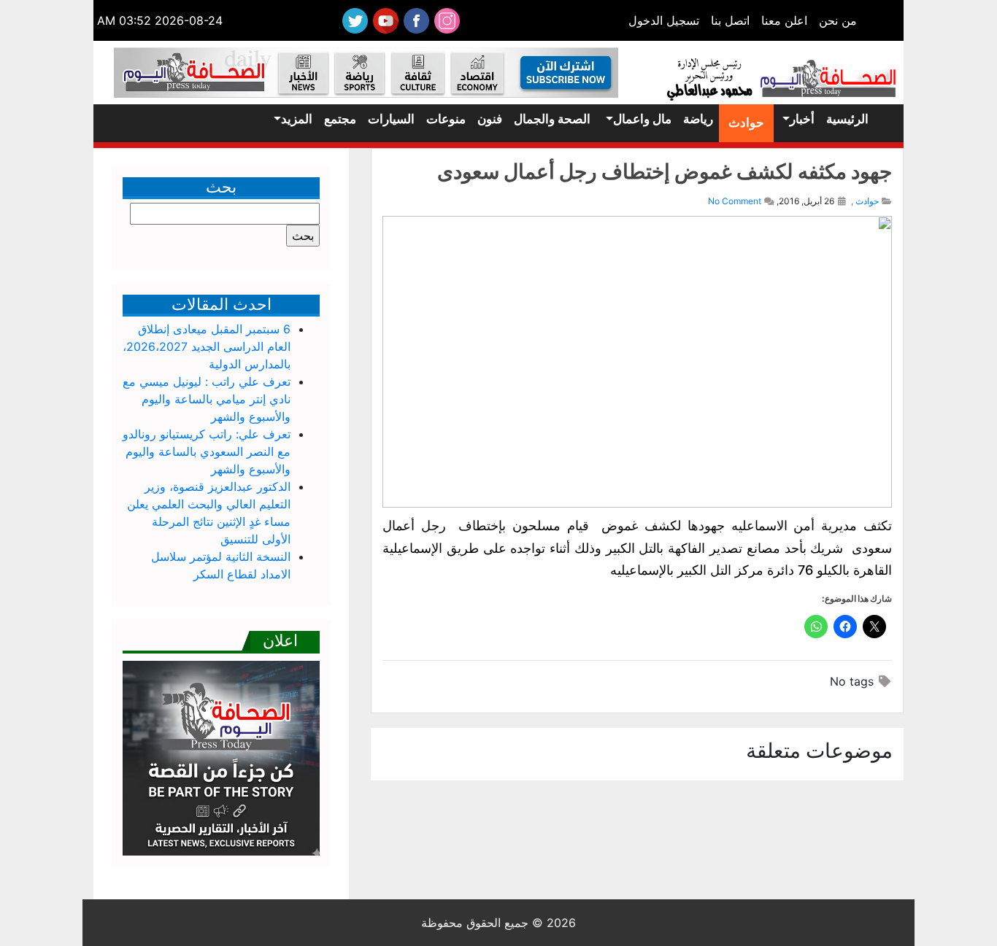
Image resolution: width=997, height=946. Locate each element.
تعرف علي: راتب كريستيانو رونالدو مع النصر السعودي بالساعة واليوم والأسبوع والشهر (206, 451)
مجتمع (340, 119)
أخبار (802, 119)
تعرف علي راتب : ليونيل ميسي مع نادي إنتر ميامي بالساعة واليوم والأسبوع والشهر (206, 399)
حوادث (746, 122)
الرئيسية (847, 119)
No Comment (734, 200)
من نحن (838, 20)
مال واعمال (642, 119)
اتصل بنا (730, 20)
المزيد (296, 119)
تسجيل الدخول (663, 20)
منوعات (446, 119)
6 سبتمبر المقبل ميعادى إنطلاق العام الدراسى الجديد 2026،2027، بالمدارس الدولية (206, 346)
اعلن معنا (784, 20)
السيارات (391, 119)
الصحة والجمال (552, 119)
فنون (489, 119)
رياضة (698, 119)
